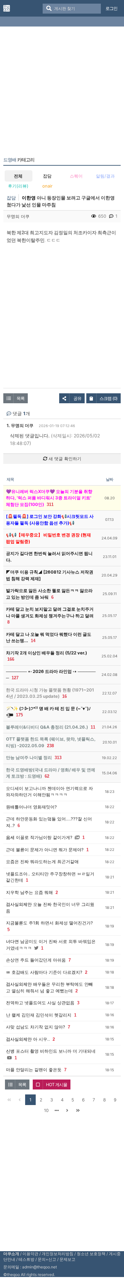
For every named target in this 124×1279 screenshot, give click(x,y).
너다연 (12, 941)
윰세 (10, 837)
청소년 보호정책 (91, 1253)
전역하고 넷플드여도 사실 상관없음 (40, 1002)
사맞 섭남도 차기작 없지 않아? (35, 1026)
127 (15, 677)
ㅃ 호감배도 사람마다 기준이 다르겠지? (44, 972)
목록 (20, 398)
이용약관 (30, 1253)
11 (93, 727)
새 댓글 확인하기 (64, 458)
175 (19, 714)
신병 (10, 1051)
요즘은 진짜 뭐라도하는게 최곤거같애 (42, 861)
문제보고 (67, 1259)
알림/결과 (105, 176)
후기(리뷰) (18, 186)
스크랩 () (108, 398)
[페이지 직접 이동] (57, 1110)
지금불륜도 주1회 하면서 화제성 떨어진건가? (49, 922)
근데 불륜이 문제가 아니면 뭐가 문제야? (45, 849)
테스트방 (26, 1259)
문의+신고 (47, 1259)
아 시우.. (41, 1039)
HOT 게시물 (56, 1084)
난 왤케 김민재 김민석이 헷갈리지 (38, 1015)
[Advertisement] (62, 93)
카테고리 (18, 159)
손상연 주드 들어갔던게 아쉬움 (36, 960)
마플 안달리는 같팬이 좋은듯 (34, 1069)
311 (50, 504)
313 (58, 757)
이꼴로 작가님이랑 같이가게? (44, 837)
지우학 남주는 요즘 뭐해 (29, 892)
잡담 (47, 176)
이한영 (29, 197)
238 (50, 745)
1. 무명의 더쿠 (20, 425)
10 (46, 1110)
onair (47, 186)
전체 (18, 176)
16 (64, 696)
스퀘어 (76, 176)
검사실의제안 (19, 904)
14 (33, 640)
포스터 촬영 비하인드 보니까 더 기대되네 (56, 1051)
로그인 (111, 8)
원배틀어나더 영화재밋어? (31, 806)
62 (47, 776)
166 (10, 659)
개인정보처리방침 (57, 1253)
